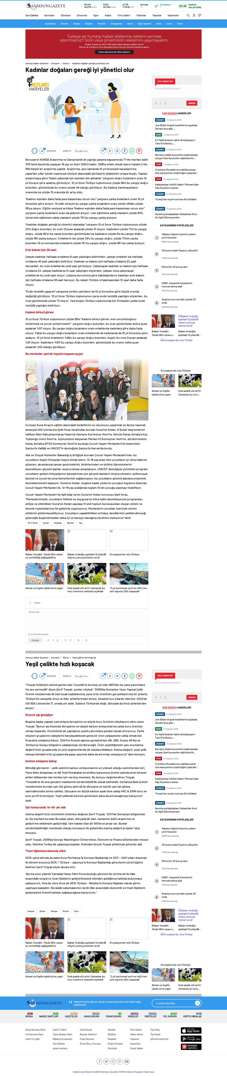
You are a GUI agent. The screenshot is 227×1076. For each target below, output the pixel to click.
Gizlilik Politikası (101, 1072)
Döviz (159, 23)
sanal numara (60, 1048)
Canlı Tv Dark (60, 1029)
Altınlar (76, 23)
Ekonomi (82, 15)
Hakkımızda (78, 1072)
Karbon (31, 911)
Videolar (141, 15)
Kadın (108, 15)
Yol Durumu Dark (34, 1034)
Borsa (130, 23)
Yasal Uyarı (149, 1072)
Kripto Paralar (192, 1015)
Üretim (65, 911)
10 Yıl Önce (33, 523)
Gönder (35, 640)
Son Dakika (31, 15)
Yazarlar (157, 15)
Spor (96, 15)
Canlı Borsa (50, 23)
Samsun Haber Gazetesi (36, 63)
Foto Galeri (124, 15)
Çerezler (114, 1072)
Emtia (169, 23)
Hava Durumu (91, 1015)
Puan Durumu (113, 1015)
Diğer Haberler (144, 23)
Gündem (66, 15)
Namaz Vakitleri (48, 1015)
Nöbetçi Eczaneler (63, 1038)
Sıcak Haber (136, 1048)
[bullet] (70, 640)
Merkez (70, 523)
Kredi (179, 23)
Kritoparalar (116, 23)
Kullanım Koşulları (134, 1072)
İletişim (88, 1072)
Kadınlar (58, 523)
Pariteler (102, 23)
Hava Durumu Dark (35, 1029)
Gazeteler (173, 15)
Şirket (42, 911)
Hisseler (89, 23)
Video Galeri (136, 1034)
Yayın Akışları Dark (62, 1034)
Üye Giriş (155, 1029)
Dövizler (64, 23)
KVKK (122, 1072)
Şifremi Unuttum (159, 1038)
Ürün (76, 911)
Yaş (80, 523)
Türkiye (54, 911)
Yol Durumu (170, 1015)
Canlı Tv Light (32, 1038)
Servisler (49, 15)
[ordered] (65, 640)
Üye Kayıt (155, 1034)
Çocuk (46, 523)
